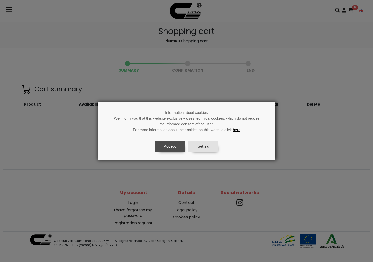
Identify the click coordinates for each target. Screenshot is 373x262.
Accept (170, 146)
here (236, 130)
